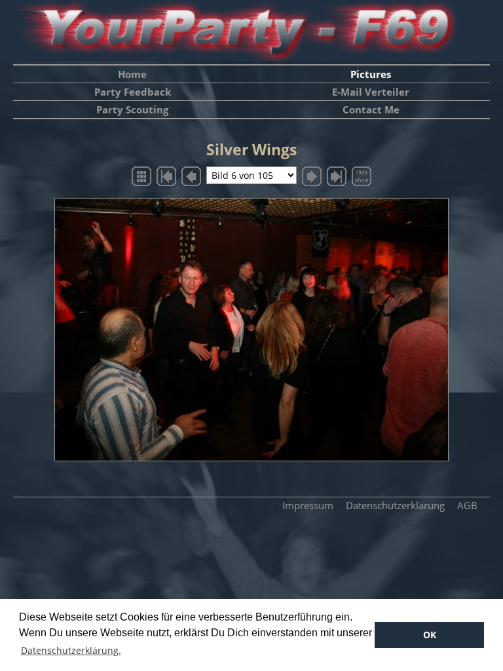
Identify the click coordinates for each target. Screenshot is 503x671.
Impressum (307, 505)
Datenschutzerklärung (395, 505)
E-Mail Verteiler (370, 91)
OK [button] (429, 634)
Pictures (370, 74)
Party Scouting (132, 109)
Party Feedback (132, 91)
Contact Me (371, 109)
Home (132, 74)
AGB (467, 505)
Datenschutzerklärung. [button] (71, 650)
